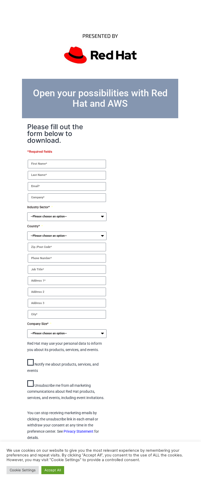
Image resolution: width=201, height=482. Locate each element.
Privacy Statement (78, 431)
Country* (34, 226)
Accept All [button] (52, 470)
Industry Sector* (39, 207)
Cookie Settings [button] (23, 470)
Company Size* (38, 324)
